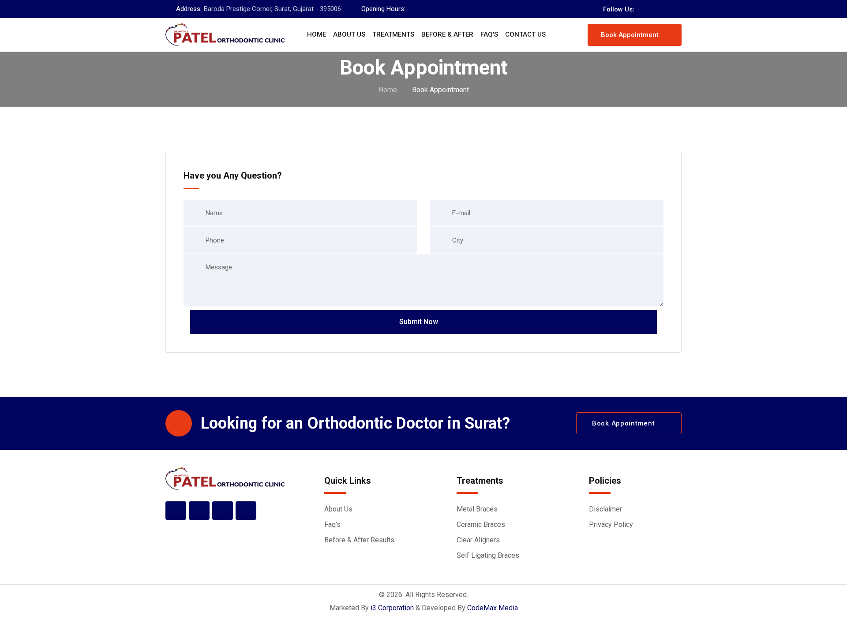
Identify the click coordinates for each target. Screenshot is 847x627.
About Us (349, 34)
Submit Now (418, 321)
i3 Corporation (392, 608)
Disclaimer (605, 509)
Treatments (393, 34)
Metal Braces (477, 509)
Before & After (447, 34)
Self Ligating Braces (488, 555)
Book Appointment (630, 35)
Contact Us (525, 34)
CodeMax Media (492, 608)
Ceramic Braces (481, 524)
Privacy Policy (611, 524)
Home (316, 34)
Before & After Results (359, 540)
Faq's (489, 34)
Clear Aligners (478, 540)
